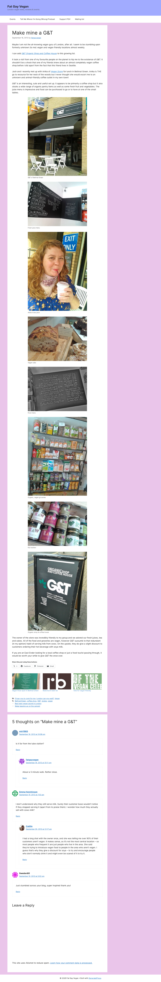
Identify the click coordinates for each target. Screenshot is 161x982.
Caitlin (29, 826)
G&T (39, 701)
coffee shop (32, 701)
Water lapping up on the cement (27, 706)
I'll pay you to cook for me (25, 698)
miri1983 (23, 731)
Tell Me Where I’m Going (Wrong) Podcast (37, 19)
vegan (50, 701)
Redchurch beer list (50, 691)
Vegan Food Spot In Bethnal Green (25, 691)
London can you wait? (45, 698)
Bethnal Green (20, 701)
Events (12, 19)
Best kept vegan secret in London (28, 704)
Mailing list (79, 19)
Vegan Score (57, 71)
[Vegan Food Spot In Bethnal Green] (26, 681)
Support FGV (65, 19)
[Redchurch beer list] (57, 681)
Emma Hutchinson (28, 792)
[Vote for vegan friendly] (87, 681)
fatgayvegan (32, 760)
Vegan (57, 698)
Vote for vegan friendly (82, 691)
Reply (18, 750)
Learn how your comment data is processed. (71, 963)
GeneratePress (95, 978)
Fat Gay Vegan (18, 6)
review (44, 701)
